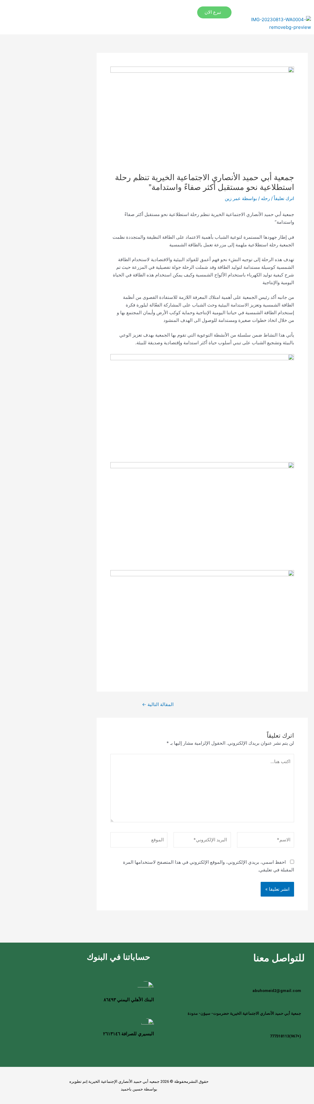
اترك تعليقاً (284, 198)
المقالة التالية (158, 704)
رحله (265, 198)
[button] (203, 6)
